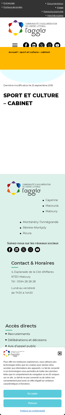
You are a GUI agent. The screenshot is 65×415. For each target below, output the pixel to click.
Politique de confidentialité (32, 411)
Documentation (55, 3)
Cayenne (52, 200)
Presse (60, 7)
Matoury (52, 211)
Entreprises (9, 3)
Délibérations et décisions (27, 340)
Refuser (32, 403)
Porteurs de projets (12, 7)
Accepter (32, 393)
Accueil (13, 52)
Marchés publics (55, 15)
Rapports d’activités (53, 11)
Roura (27, 233)
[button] (60, 353)
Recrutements (19, 334)
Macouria (52, 205)
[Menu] (15, 45)
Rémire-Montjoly (34, 227)
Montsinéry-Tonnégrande (40, 222)
